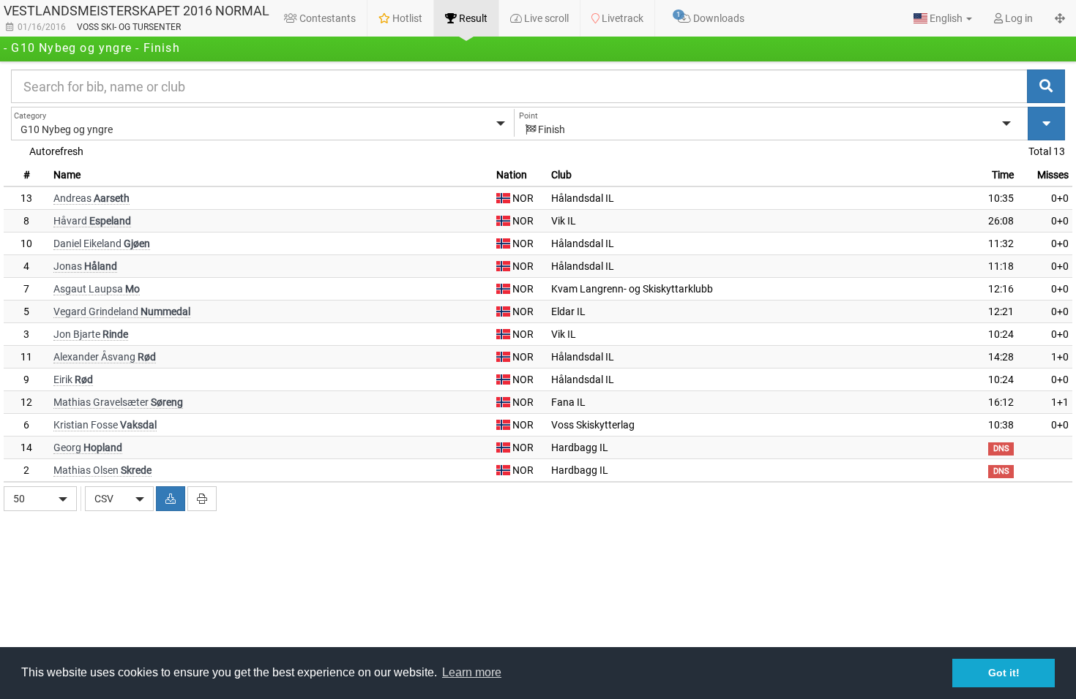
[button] (943, 18)
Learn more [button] (471, 672)
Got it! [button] (1004, 673)
